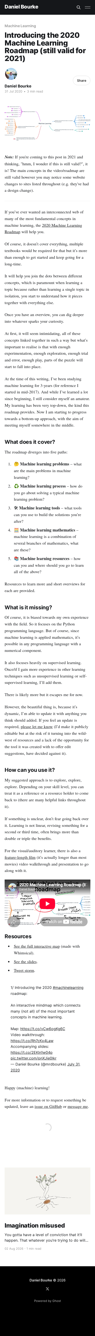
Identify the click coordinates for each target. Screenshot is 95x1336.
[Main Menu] (87, 7)
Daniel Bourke (21, 6)
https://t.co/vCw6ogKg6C (42, 1028)
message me (78, 1106)
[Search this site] (78, 7)
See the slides (25, 961)
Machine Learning (20, 25)
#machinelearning (68, 987)
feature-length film (20, 857)
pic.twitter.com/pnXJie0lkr (33, 1058)
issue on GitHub (48, 1106)
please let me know (37, 726)
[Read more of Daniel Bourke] (11, 73)
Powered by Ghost (47, 1301)
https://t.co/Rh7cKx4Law (32, 1040)
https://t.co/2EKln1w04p (32, 1052)
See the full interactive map (37, 946)
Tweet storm (24, 970)
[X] (47, 1289)
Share (81, 80)
